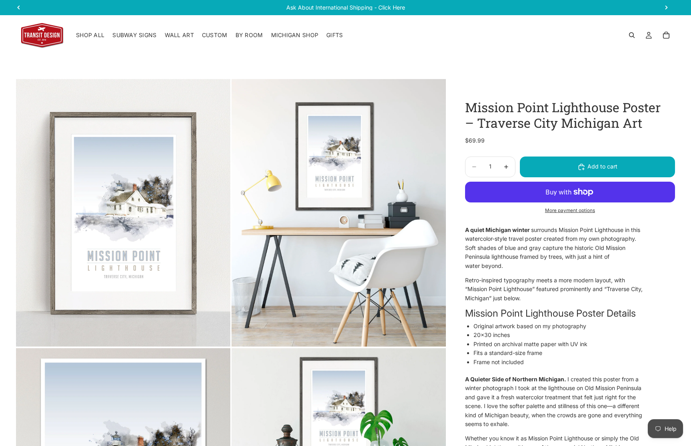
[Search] (632, 35)
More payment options (570, 210)
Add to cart (602, 166)
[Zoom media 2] (339, 213)
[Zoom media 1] (123, 213)
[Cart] (666, 35)
